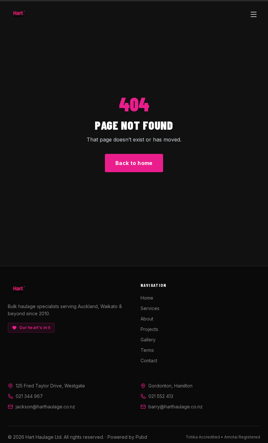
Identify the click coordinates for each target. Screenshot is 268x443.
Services (150, 308)
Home (147, 298)
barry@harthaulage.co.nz (175, 406)
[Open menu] (253, 14)
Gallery (148, 339)
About (147, 318)
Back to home (134, 163)
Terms (147, 350)
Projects (149, 329)
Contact (149, 360)
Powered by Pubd (127, 437)
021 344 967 (29, 396)
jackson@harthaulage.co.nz (45, 406)
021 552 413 (160, 396)
